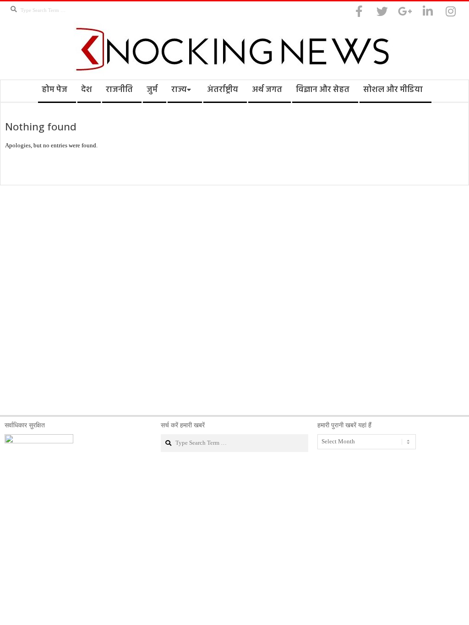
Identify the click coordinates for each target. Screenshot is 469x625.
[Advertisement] (234, 300)
